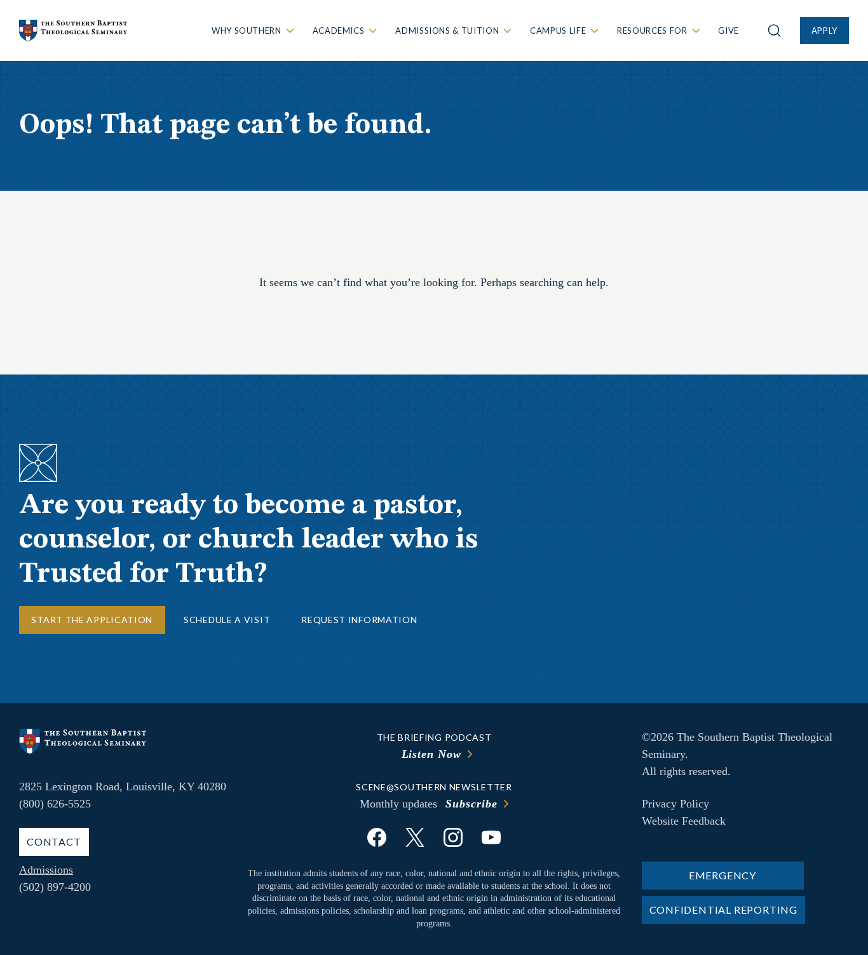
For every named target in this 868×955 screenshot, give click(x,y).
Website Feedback (684, 820)
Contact (54, 841)
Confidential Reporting (723, 909)
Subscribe (471, 803)
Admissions (46, 869)
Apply (824, 30)
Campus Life (558, 30)
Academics (339, 30)
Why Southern (246, 30)
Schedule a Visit (227, 619)
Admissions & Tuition (447, 30)
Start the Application (92, 619)
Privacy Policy (675, 803)
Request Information (359, 619)
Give (728, 30)
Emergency (722, 875)
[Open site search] (774, 30)
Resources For (652, 30)
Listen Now (431, 754)
